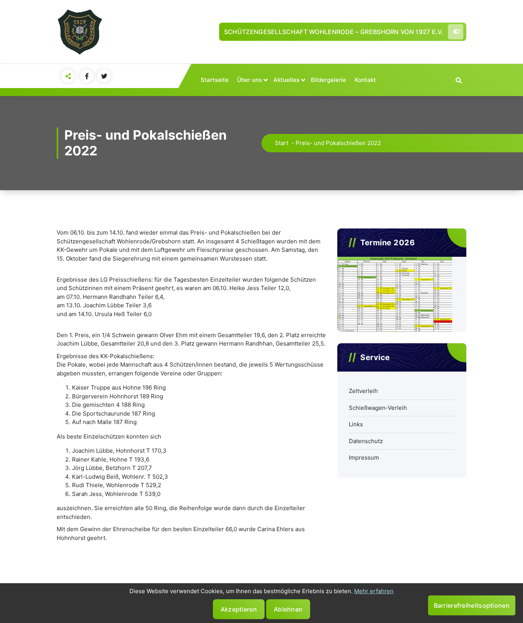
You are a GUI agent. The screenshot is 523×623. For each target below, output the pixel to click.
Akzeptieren (239, 609)
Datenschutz (366, 441)
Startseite (215, 79)
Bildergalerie (328, 79)
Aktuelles (286, 79)
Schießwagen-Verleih (378, 407)
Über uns (249, 79)
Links (356, 424)
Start (281, 143)
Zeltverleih (363, 391)
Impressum (364, 457)
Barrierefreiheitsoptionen (472, 605)
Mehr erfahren (374, 591)
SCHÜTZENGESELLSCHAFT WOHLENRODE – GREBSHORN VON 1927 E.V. (333, 32)
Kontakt (365, 79)
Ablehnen (288, 609)
